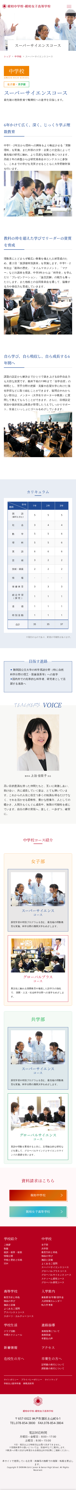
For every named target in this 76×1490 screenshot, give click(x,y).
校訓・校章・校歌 (13, 1252)
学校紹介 (11, 1238)
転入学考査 (47, 1304)
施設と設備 (47, 1259)
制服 (6, 1248)
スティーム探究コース (53, 1278)
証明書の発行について (53, 1364)
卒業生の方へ (52, 1358)
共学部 (45, 1248)
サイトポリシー (11, 1379)
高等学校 (11, 1291)
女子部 (45, 1244)
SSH (6, 1263)
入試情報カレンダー (52, 1301)
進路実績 (46, 1334)
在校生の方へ (14, 1358)
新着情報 (11, 1347)
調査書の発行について (53, 1368)
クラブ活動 (9, 1331)
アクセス (48, 1347)
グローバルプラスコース (54, 1271)
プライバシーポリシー (31, 1379)
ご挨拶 (7, 1244)
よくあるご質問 (50, 1263)
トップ (7, 56)
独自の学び (47, 1255)
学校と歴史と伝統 (13, 1259)
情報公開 (8, 1255)
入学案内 (48, 1291)
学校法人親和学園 (12, 1383)
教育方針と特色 (50, 1252)
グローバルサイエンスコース (56, 1274)
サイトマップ (51, 1379)
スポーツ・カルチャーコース (19, 1316)
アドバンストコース (14, 1312)
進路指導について (51, 1331)
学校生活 (11, 1324)
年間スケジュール (13, 1334)
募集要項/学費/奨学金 (53, 1297)
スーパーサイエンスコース (55, 1267)
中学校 (18, 56)
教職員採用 (28, 1383)
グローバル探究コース (53, 1282)
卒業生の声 (47, 1338)
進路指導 (48, 1324)
